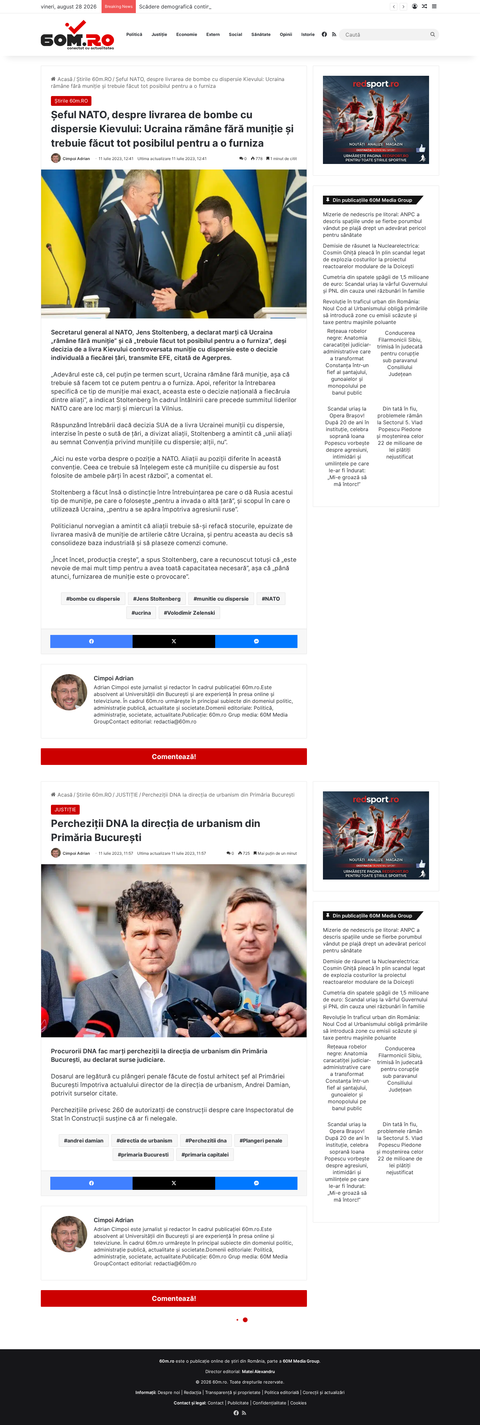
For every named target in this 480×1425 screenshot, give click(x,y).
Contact (216, 1402)
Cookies (298, 1402)
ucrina (143, 612)
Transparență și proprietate (233, 1392)
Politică (134, 34)
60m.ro (220, 1382)
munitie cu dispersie (223, 598)
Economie (186, 34)
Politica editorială (281, 1392)
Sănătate (261, 34)
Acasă (64, 79)
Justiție (159, 34)
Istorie (308, 34)
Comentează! (174, 757)
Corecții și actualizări (323, 1392)
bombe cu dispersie (95, 598)
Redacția (192, 1392)
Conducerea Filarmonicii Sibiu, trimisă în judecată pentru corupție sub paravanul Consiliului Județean (400, 353)
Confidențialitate (269, 1402)
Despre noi (169, 1392)
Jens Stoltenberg (158, 598)
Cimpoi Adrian (76, 158)
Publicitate (238, 1402)
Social (235, 34)
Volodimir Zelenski (191, 612)
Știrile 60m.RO (94, 79)
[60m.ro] (77, 34)
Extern (213, 34)
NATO (272, 598)
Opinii (286, 34)
